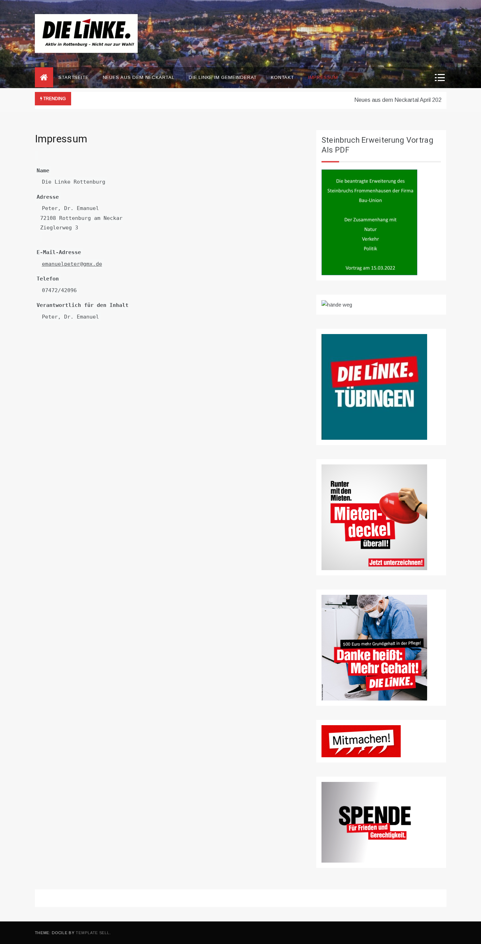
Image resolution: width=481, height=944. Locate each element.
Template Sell (92, 933)
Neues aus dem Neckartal (139, 77)
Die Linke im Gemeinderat (223, 77)
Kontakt (282, 77)
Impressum (323, 77)
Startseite (73, 77)
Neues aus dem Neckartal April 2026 (391, 100)
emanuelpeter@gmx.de (72, 264)
